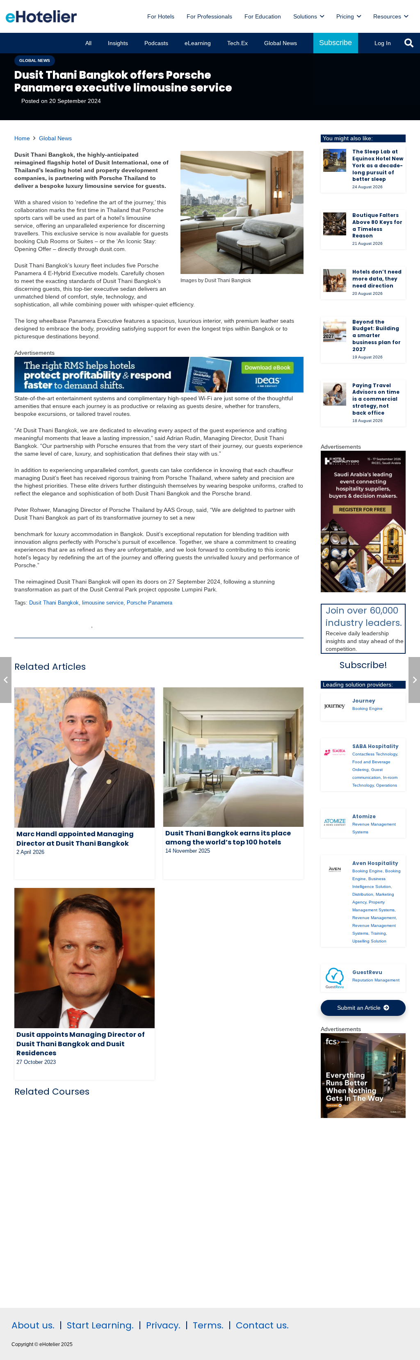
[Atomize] (334, 822)
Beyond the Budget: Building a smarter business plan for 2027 (376, 335)
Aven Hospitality (375, 863)
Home (22, 138)
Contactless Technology (374, 754)
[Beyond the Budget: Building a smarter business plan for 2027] (334, 330)
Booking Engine (367, 708)
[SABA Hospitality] (334, 752)
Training (378, 933)
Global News (55, 138)
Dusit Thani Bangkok (54, 603)
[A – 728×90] (159, 390)
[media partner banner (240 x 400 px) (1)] (363, 590)
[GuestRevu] (334, 978)
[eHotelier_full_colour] (41, 16)
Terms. (208, 1325)
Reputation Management (375, 980)
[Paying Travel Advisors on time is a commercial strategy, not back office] (334, 394)
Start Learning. (99, 1325)
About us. (33, 1325)
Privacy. (163, 1325)
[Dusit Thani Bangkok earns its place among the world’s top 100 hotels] (233, 756)
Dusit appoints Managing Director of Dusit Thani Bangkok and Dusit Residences (80, 1044)
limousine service (102, 603)
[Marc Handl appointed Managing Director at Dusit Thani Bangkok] (84, 757)
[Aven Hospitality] (334, 869)
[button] (322, 16)
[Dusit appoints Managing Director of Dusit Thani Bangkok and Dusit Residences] (84, 958)
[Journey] (334, 706)
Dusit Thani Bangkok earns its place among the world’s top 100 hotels (228, 837)
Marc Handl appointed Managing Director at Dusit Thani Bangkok (75, 838)
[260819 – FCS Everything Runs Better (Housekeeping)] (363, 1116)
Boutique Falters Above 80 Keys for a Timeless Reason (377, 225)
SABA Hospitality (375, 746)
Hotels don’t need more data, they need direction (377, 278)
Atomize (364, 816)
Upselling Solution (369, 941)
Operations (386, 785)
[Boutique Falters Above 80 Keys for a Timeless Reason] (334, 223)
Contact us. (262, 1325)
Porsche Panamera (149, 603)
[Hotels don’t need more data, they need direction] (334, 280)
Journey (363, 700)
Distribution (362, 894)
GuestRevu (367, 972)
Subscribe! (363, 665)
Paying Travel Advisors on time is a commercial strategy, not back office (375, 399)
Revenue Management (374, 917)
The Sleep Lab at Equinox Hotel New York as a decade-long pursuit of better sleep (377, 165)
